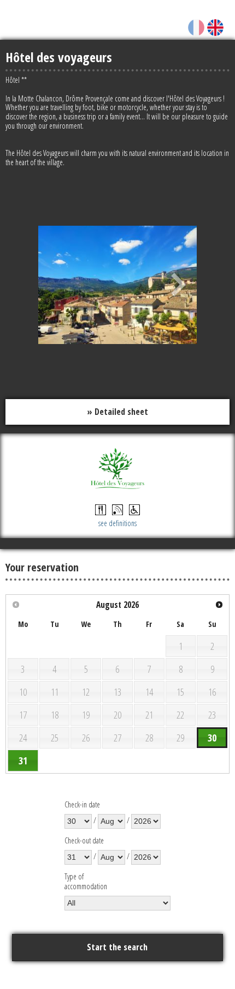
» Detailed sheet (117, 412)
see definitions (117, 523)
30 (212, 737)
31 (23, 760)
